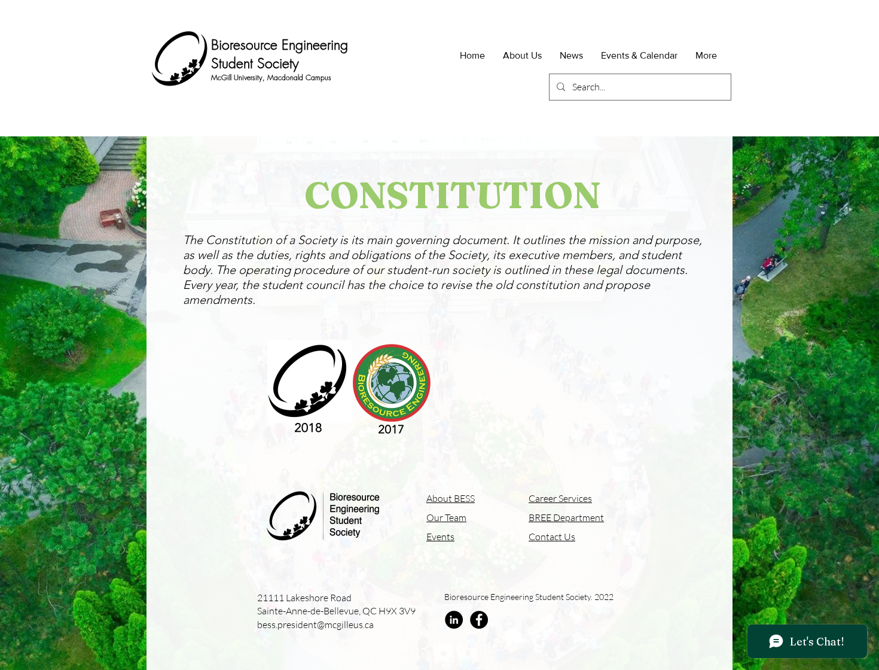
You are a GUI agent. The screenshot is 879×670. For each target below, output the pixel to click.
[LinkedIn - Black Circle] (454, 620)
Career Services (560, 498)
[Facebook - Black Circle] (479, 620)
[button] (522, 56)
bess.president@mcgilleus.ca (315, 625)
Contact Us (552, 537)
